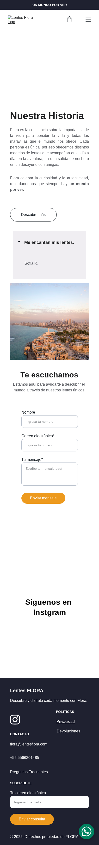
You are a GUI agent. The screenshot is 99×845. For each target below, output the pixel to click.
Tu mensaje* (32, 459)
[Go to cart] (69, 19)
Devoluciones (68, 731)
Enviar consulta (32, 819)
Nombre (28, 412)
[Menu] (88, 20)
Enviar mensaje (43, 498)
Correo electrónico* (37, 436)
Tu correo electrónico (28, 793)
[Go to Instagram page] (15, 719)
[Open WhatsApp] (86, 831)
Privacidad (65, 721)
